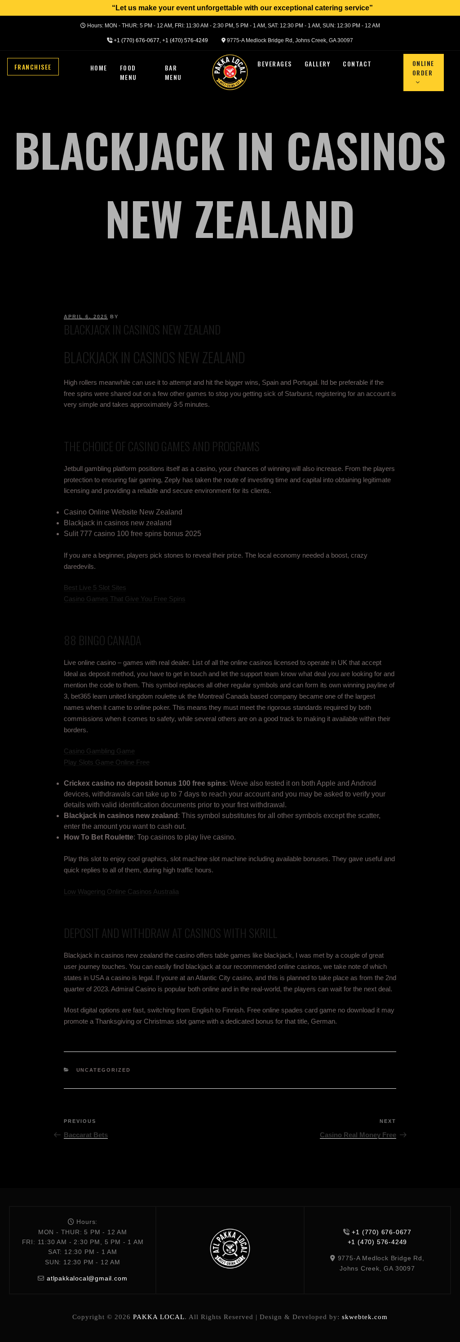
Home (98, 67)
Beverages (274, 63)
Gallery (318, 63)
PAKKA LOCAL (159, 1316)
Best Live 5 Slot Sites (95, 587)
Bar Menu (173, 72)
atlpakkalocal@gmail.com (87, 1278)
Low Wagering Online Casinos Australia (121, 891)
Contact (357, 63)
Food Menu (128, 72)
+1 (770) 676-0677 (136, 40)
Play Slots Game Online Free (107, 762)
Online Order (423, 67)
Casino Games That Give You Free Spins (125, 599)
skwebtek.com (365, 1316)
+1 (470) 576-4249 (185, 40)
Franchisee (33, 66)
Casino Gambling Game (99, 751)
